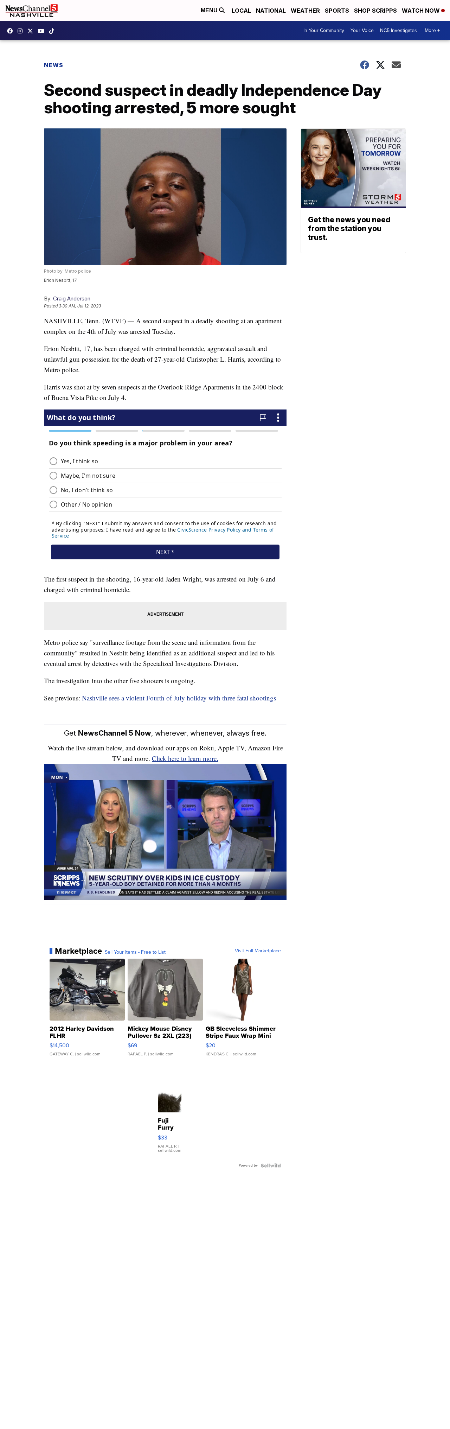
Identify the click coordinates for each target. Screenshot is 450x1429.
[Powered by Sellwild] (271, 1165)
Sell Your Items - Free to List (135, 952)
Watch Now (421, 10)
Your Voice (362, 30)
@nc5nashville (53, 31)
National (271, 10)
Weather (305, 10)
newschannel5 (11, 31)
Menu (210, 10)
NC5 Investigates (398, 30)
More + (432, 30)
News (53, 65)
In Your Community (323, 30)
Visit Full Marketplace (258, 950)
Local (241, 10)
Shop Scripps (375, 10)
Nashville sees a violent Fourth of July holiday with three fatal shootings (179, 697)
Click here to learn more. (185, 758)
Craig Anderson (71, 298)
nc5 (32, 31)
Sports (337, 10)
